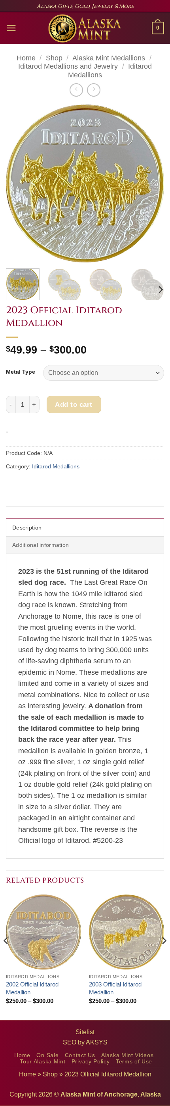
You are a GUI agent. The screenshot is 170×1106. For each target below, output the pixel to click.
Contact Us (80, 1055)
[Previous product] (93, 90)
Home (26, 58)
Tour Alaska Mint (42, 1062)
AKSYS (97, 1042)
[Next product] (76, 90)
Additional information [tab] (40, 545)
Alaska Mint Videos (127, 1055)
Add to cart (74, 404)
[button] (11, 28)
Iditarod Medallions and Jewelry (68, 66)
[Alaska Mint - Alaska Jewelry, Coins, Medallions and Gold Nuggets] (85, 28)
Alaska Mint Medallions (108, 58)
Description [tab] (27, 527)
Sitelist (85, 1032)
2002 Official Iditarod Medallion (32, 988)
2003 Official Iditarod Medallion (115, 988)
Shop (54, 58)
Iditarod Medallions (55, 466)
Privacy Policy (91, 1062)
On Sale (47, 1055)
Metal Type (20, 372)
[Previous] (19, 183)
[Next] (151, 183)
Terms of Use (134, 1062)
